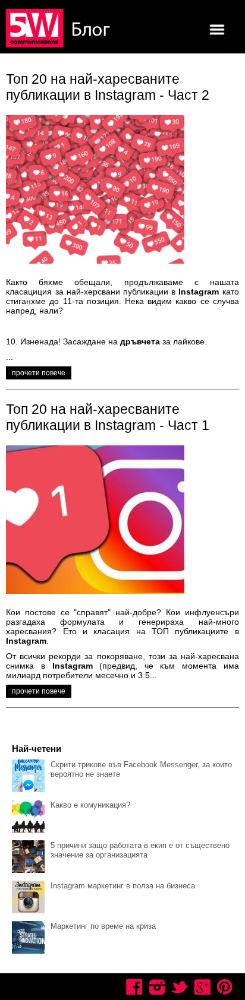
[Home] (59, 29)
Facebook (134, 987)
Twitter (179, 987)
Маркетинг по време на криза (103, 926)
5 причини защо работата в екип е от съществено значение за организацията (140, 850)
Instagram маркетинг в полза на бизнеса (123, 885)
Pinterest (224, 987)
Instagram (157, 987)
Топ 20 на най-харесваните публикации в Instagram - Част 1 (107, 417)
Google (202, 987)
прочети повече (38, 373)
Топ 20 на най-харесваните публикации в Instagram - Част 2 (107, 87)
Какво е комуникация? (90, 804)
